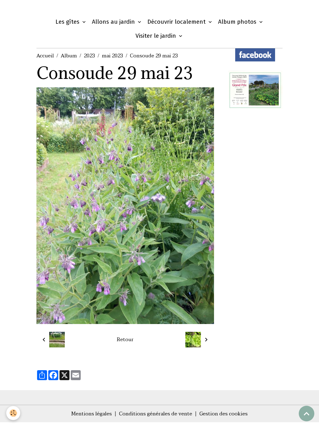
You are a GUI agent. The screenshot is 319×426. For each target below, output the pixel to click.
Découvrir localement (177, 21)
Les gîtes (68, 21)
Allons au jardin (114, 21)
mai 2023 (112, 55)
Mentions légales (91, 413)
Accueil (45, 55)
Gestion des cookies (223, 414)
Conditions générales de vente (155, 413)
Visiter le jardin (157, 35)
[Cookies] (13, 413)
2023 (89, 55)
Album (69, 55)
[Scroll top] (306, 413)
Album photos (238, 21)
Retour (125, 339)
